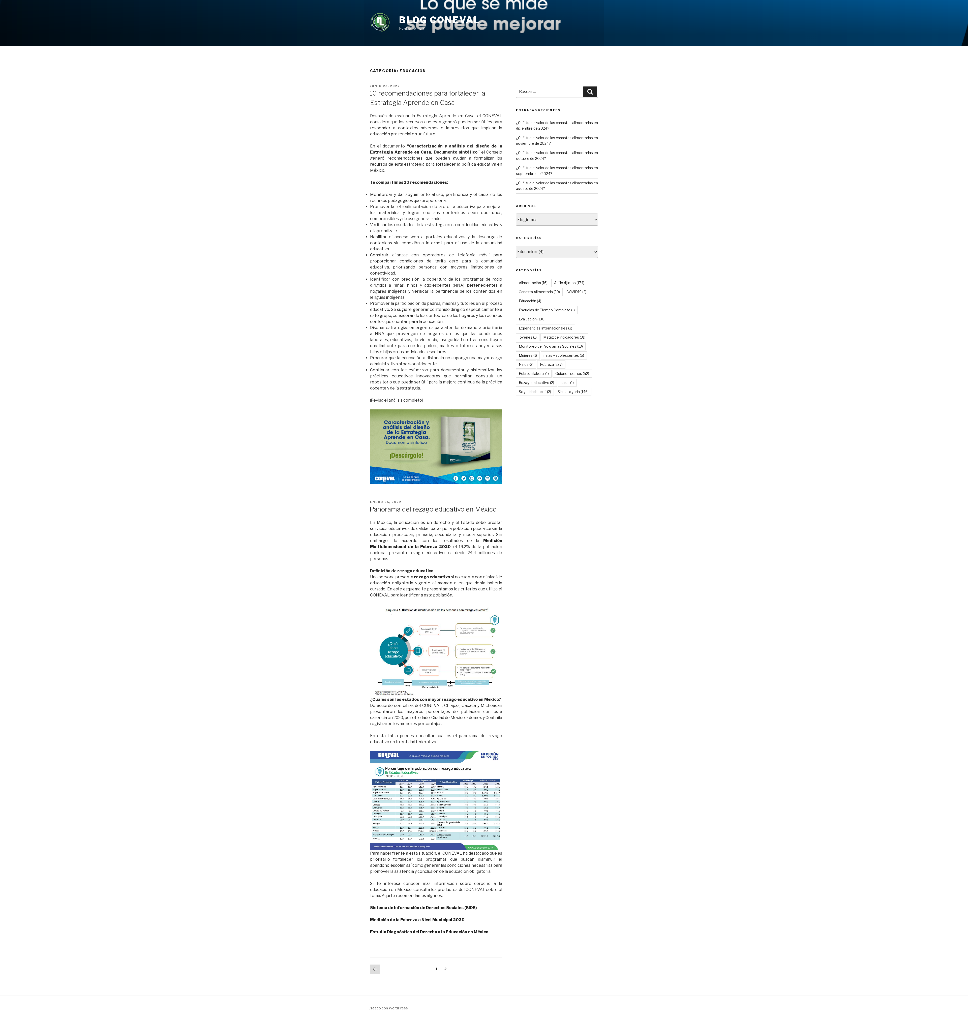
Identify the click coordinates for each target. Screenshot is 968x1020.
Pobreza (551, 364)
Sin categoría (573, 391)
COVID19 (576, 292)
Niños (526, 364)
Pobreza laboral (534, 373)
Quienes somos (572, 373)
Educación (530, 301)
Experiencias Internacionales (545, 328)
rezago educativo (432, 577)
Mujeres (528, 355)
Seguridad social (535, 391)
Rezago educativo (536, 382)
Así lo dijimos (569, 283)
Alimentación (533, 283)
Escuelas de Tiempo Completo (547, 310)
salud (567, 382)
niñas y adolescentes (563, 355)
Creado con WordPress (388, 1008)
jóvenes (528, 337)
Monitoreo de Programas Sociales (551, 346)
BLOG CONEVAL (439, 19)
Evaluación (532, 319)
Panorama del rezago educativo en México (433, 509)
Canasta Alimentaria (539, 292)
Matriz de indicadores (564, 337)
